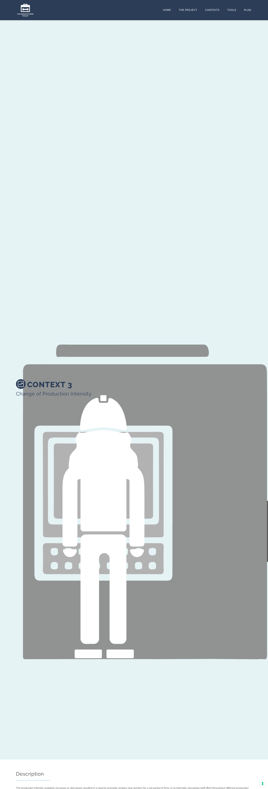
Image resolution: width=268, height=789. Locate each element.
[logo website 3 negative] (25, 5)
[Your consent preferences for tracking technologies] (263, 784)
